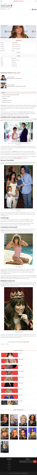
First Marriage (4, 98)
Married (9, 462)
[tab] (18, 93)
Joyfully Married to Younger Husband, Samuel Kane (10, 94)
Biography (9, 464)
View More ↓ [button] (18, 52)
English (13, 50)
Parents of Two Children (6, 96)
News (9, 469)
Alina (2, 424)
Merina (12, 424)
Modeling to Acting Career (6, 102)
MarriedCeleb (18, 1)
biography (5, 4)
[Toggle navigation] (2, 1)
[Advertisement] (18, 18)
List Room (9, 467)
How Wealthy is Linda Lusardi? (7, 100)
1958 (17, 42)
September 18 (14, 42)
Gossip (9, 466)
